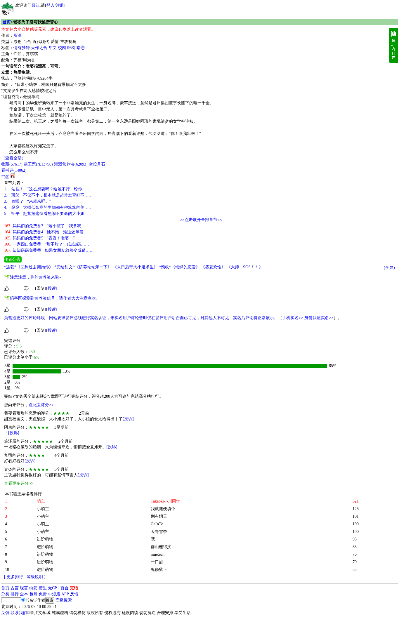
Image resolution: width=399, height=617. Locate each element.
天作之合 (39, 48)
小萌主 (43, 509)
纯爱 (33, 588)
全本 (24, 594)
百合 (64, 588)
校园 (62, 48)
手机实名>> (292, 318)
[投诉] (51, 288)
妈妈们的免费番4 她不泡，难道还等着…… (48, 232)
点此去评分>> (41, 405)
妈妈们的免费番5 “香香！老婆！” (39, 238)
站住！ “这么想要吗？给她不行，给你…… (47, 189)
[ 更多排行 (13, 577)
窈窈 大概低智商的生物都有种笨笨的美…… (48, 207)
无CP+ (53, 588)
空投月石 (97, 164)
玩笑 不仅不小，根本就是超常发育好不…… (48, 195)
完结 (74, 588)
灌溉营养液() (71, 164)
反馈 (74, 594)
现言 (24, 588)
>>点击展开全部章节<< (201, 220)
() (11, 164)
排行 (15, 594)
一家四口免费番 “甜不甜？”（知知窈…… (46, 244)
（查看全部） (13, 158)
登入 (50, 5)
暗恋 (81, 48)
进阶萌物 (45, 539)
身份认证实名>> (319, 318)
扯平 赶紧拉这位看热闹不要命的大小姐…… (48, 213)
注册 (60, 5)
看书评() (14, 170)
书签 (5, 177)
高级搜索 (63, 600)
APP (65, 594)
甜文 (52, 48)
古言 (15, 588)
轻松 (71, 48)
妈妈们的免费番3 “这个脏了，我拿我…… (46, 226)
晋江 (36, 5)
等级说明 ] (36, 577)
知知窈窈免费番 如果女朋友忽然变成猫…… (49, 250)
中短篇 (54, 594)
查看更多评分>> (18, 483)
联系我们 (19, 613)
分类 (5, 594)
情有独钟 (21, 48)
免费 (43, 594)
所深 (17, 35)
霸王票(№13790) (38, 164)
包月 (33, 594)
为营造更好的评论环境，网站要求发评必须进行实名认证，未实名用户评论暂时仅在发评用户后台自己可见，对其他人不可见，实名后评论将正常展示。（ (143, 318)
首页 (7, 22)
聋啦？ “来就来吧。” (27, 201)
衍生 (43, 588)
